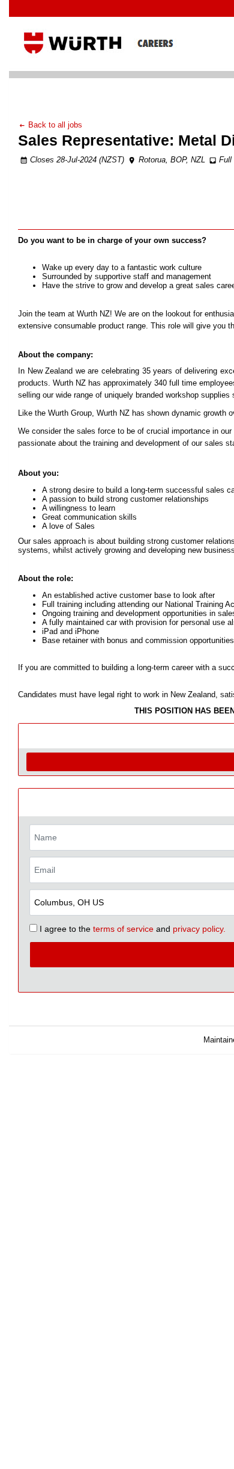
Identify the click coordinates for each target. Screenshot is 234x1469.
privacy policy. (199, 929)
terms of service (123, 929)
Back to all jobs (54, 124)
